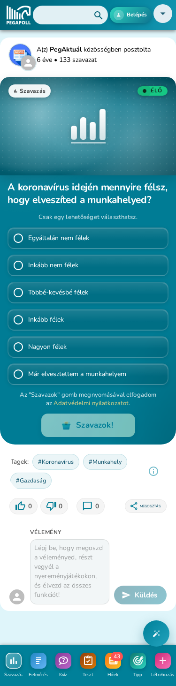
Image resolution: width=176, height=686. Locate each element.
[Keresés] (70, 15)
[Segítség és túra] (156, 633)
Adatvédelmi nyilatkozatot (91, 403)
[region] (153, 471)
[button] (162, 20)
